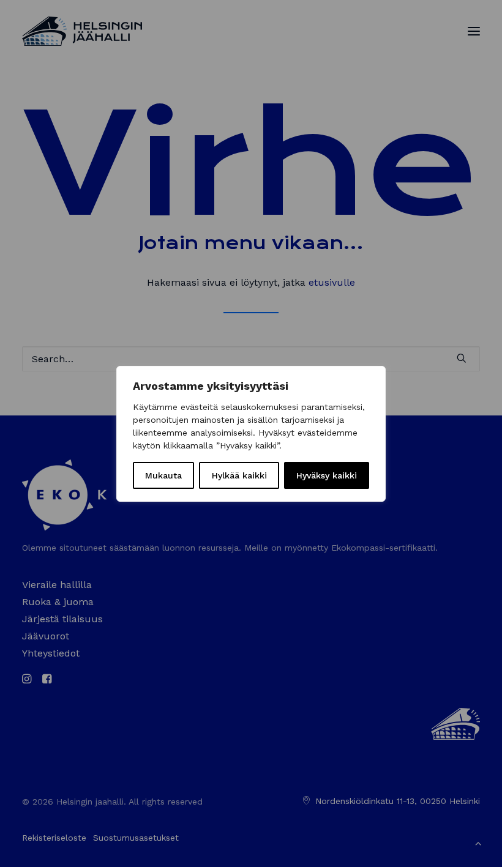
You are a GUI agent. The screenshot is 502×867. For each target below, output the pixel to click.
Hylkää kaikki (239, 475)
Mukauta (163, 475)
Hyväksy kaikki (326, 475)
